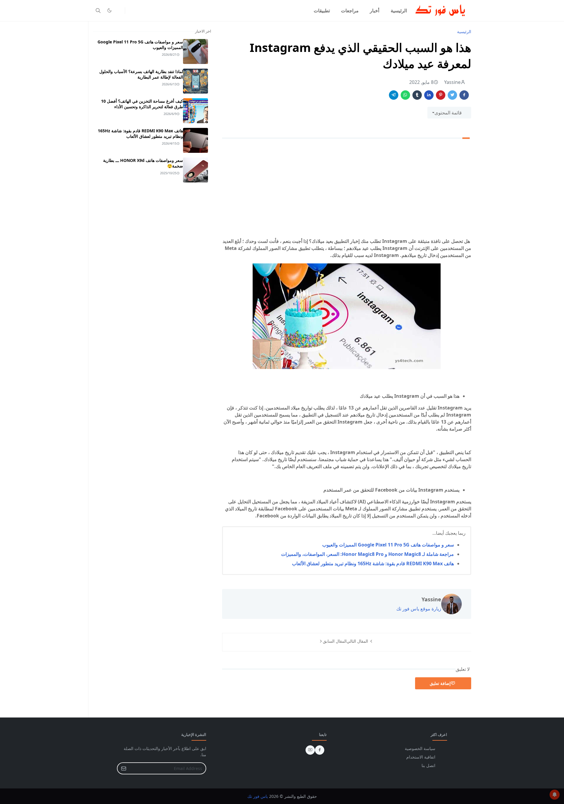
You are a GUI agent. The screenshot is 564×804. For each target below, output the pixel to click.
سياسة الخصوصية (420, 748)
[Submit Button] (123, 768)
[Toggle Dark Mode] (109, 10)
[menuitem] (398, 10)
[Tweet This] (452, 95)
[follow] (119, 10)
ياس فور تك (257, 796)
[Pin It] (440, 95)
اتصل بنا (428, 765)
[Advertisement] (346, 189)
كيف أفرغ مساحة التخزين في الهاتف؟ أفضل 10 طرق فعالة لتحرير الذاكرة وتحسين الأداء (142, 103)
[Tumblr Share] (417, 95)
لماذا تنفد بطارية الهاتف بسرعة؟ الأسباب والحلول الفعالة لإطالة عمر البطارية (141, 74)
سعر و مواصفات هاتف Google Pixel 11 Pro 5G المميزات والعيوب (388, 544)
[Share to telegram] (393, 95)
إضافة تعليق (440, 683)
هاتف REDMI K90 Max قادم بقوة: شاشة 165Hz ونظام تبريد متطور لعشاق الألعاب (373, 563)
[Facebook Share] (464, 95)
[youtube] (310, 750)
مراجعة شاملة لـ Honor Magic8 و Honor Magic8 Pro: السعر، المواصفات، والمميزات (367, 554)
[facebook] (319, 750)
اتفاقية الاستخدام (420, 757)
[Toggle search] (98, 10)
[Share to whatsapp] (405, 95)
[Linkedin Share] (429, 95)
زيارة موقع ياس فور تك (418, 608)
